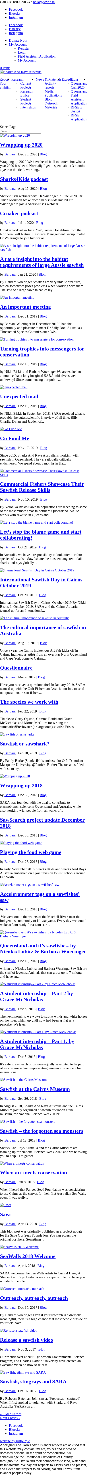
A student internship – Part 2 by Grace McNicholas (36, 996)
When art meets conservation (33, 1172)
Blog (48, 99)
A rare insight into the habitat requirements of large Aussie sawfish (42, 262)
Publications (53, 95)
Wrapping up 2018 (21, 785)
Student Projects (25, 101)
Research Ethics (26, 93)
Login (22, 52)
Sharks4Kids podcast (24, 179)
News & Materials (48, 79)
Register (23, 48)
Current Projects (25, 85)
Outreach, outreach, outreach (34, 1298)
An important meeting (25, 307)
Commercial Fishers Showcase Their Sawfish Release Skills (42, 487)
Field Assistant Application (37, 56)
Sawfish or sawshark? (25, 744)
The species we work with (29, 702)
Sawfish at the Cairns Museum (35, 1089)
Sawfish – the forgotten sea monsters (41, 1131)
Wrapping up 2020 (21, 145)
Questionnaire (16, 668)
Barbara (10, 154)
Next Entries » (10, 1418)
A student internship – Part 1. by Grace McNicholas (37, 1044)
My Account (18, 44)
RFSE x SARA (76, 109)
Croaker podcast (19, 213)
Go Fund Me (14, 438)
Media (49, 91)
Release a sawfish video (26, 1340)
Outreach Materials (51, 105)
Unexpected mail (19, 396)
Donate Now (18, 40)
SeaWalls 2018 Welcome (28, 1256)
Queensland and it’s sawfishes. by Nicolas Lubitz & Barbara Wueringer (43, 948)
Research (17, 79)
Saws (5, 1214)
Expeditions (70, 79)
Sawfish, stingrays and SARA (33, 1381)
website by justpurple (15, 1441)
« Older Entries (10, 1414)
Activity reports (50, 85)
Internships (28, 107)
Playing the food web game (30, 852)
